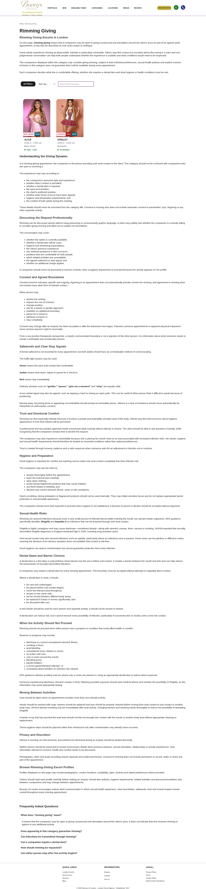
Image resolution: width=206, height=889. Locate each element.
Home (22, 24)
